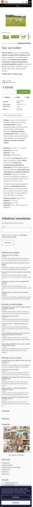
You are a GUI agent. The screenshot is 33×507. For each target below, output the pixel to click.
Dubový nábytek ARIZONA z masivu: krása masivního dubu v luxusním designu (16, 344)
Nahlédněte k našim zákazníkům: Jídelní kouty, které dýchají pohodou (16, 377)
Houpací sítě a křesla (20, 101)
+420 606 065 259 (9, 485)
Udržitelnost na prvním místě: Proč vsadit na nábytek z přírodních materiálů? (16, 307)
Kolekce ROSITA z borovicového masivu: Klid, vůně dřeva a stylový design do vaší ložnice (15, 333)
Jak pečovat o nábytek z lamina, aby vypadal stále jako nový (15, 282)
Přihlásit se (8, 243)
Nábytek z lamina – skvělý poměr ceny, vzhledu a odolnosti (15, 293)
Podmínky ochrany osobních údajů (11, 467)
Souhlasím (15, 503)
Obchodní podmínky (7, 465)
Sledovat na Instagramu (17, 455)
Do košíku (24, 92)
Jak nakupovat (6, 463)
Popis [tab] (5, 115)
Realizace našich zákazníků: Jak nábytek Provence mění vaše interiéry (15, 397)
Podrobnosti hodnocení (24, 43)
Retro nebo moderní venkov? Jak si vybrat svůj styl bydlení (15, 263)
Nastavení (15, 497)
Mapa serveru (5, 474)
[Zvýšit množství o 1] (14, 92)
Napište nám (5, 471)
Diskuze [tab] (19, 115)
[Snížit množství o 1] (5, 92)
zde (24, 493)
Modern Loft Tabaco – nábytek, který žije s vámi (15, 323)
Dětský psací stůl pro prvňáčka (10, 255)
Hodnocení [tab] (12, 115)
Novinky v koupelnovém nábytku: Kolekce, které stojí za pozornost (16, 361)
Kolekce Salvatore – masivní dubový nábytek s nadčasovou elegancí (14, 388)
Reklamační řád (6, 469)
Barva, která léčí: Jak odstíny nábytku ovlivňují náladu (16, 272)
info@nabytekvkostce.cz (11, 483)
